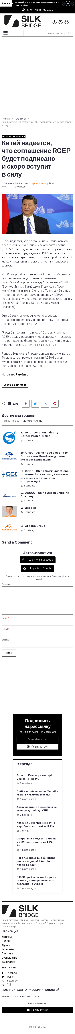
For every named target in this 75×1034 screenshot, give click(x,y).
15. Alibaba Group (32, 526)
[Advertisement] (37, 76)
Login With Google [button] (40, 568)
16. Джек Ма (28, 507)
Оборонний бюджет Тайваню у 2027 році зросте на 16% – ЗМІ (36, 842)
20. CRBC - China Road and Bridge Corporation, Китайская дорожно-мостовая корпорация (44, 456)
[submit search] (69, 33)
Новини (6, 119)
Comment (6, 584)
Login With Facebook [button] (40, 559)
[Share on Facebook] (26, 404)
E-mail (5, 629)
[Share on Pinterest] (55, 404)
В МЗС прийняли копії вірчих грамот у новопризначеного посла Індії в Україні (36, 880)
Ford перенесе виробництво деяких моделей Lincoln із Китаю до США (36, 861)
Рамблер (21, 374)
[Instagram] (66, 21)
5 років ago (29, 440)
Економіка (20, 119)
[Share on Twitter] (35, 404)
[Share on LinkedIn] (45, 404)
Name (5, 618)
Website (5, 640)
